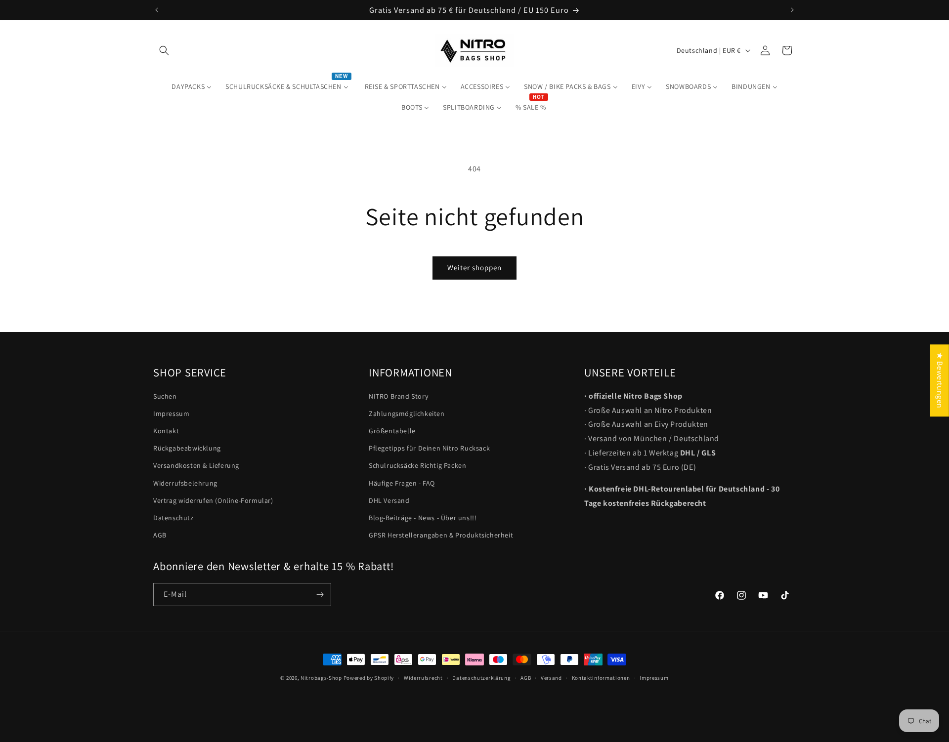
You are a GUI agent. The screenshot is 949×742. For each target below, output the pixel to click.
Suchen (165, 396)
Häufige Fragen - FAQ (402, 483)
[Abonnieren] (320, 594)
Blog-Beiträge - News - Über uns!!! (422, 517)
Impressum (171, 413)
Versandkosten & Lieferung (196, 465)
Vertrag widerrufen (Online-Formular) (213, 500)
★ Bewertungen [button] (940, 380)
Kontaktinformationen (601, 677)
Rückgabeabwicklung (187, 448)
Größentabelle (392, 430)
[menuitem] (191, 86)
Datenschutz (173, 517)
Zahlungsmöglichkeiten (407, 413)
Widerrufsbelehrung (185, 483)
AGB (160, 535)
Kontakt (166, 430)
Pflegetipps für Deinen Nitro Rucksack (429, 448)
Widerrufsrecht (423, 677)
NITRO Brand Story (398, 396)
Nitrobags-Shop (321, 677)
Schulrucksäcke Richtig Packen (417, 465)
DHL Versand (389, 500)
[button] (164, 50)
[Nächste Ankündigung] (792, 9)
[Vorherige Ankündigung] (157, 9)
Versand (551, 677)
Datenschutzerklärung (481, 677)
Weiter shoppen (474, 267)
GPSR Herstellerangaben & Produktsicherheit (441, 535)
